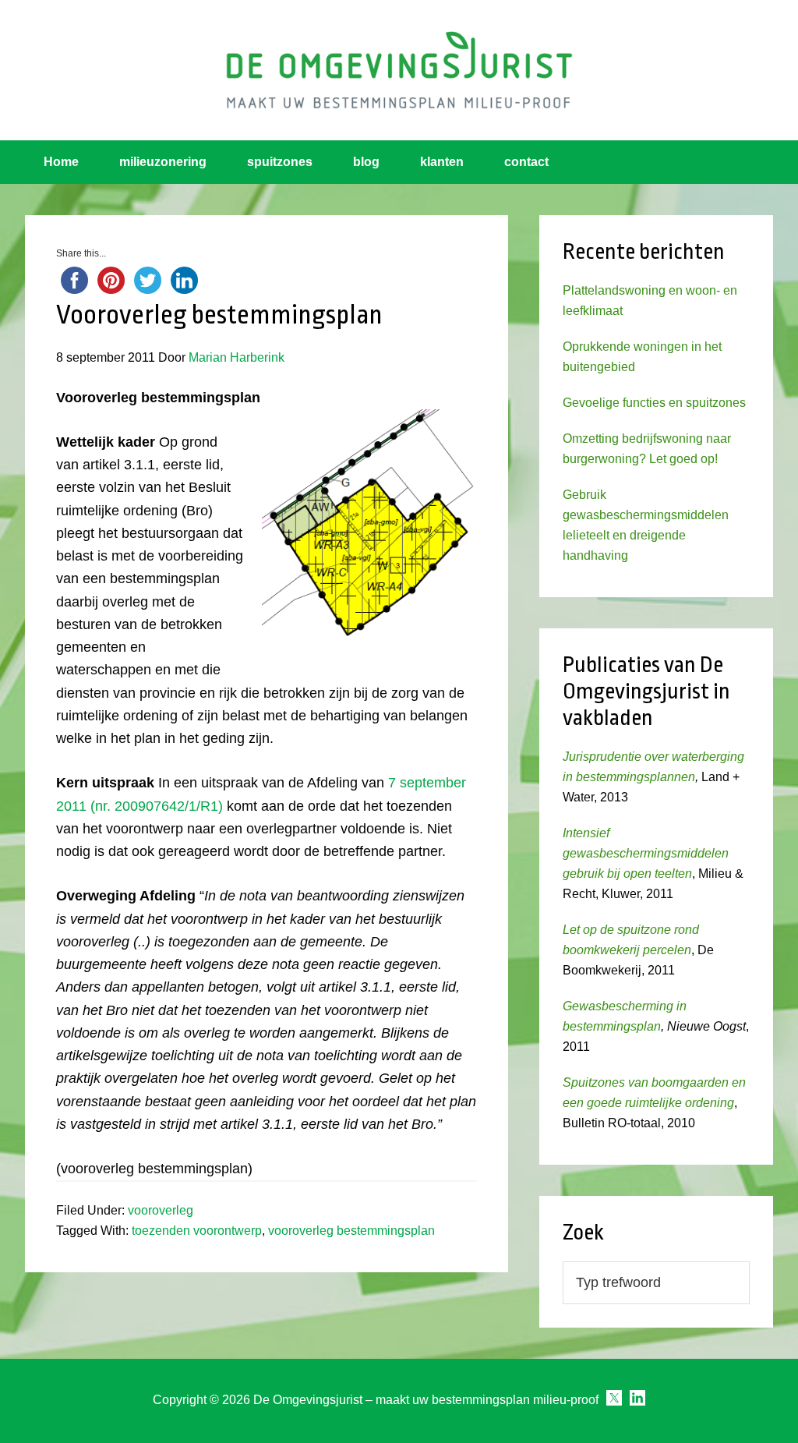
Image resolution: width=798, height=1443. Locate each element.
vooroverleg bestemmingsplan (351, 1230)
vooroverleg (160, 1210)
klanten (442, 161)
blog (366, 161)
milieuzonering (163, 161)
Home (61, 161)
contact (526, 161)
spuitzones (279, 161)
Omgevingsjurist (399, 70)
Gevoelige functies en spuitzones (654, 402)
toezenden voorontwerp (197, 1230)
